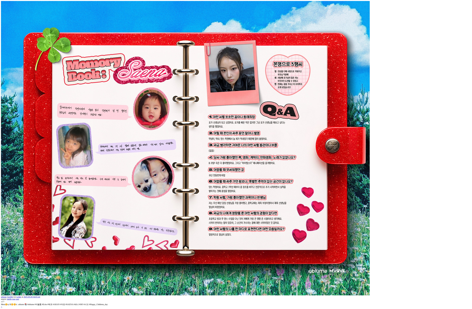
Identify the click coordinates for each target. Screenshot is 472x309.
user (17, 299)
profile (10, 297)
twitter (18, 297)
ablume (4, 297)
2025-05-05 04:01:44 (32, 297)
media (9, 299)
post (13, 299)
